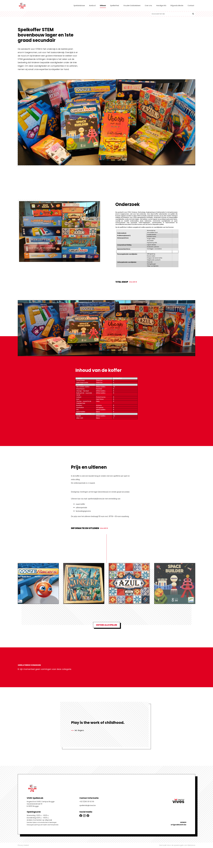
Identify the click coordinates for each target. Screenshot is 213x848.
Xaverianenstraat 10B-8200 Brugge (34, 805)
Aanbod (92, 5)
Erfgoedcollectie (177, 5)
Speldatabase (79, 5)
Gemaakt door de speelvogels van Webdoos (177, 845)
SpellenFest (114, 5)
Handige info (161, 5)
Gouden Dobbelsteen (132, 5)
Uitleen (103, 5)
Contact (191, 5)
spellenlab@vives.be (87, 805)
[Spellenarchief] (29, 5)
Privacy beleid (23, 845)
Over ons (148, 5)
